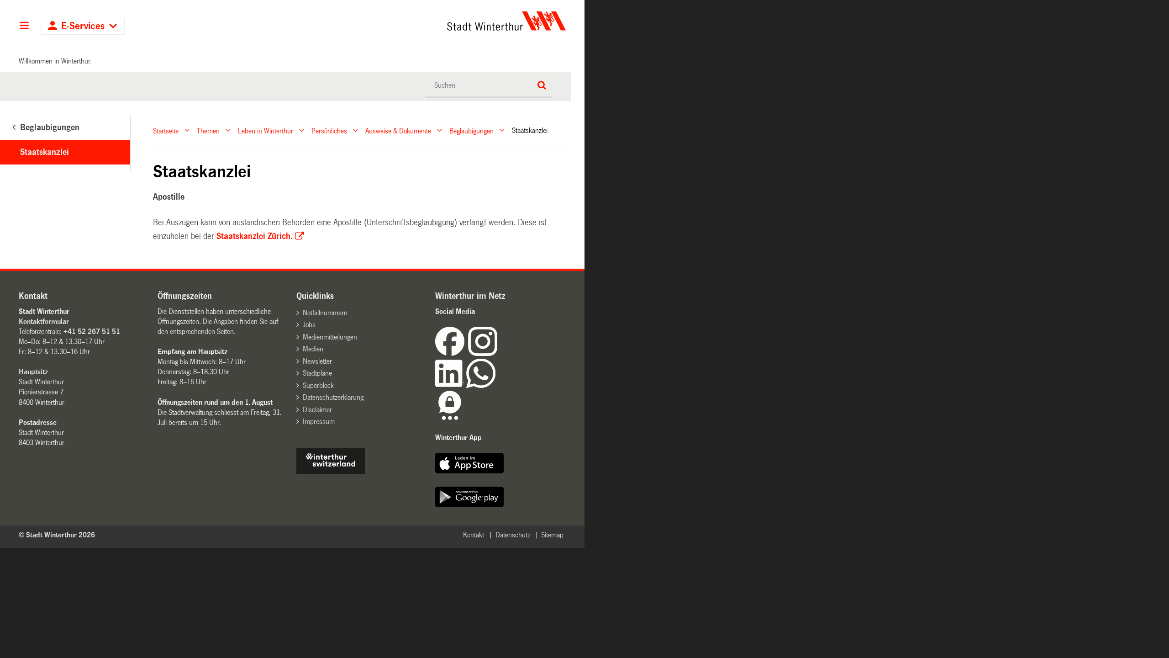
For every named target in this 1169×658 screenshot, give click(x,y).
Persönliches (329, 130)
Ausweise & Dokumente (398, 130)
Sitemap (552, 535)
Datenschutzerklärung (333, 397)
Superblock (318, 385)
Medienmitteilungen (330, 337)
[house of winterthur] (330, 471)
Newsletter (317, 361)
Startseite (166, 130)
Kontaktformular (44, 321)
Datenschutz (512, 535)
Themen (208, 130)
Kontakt (473, 535)
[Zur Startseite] (421, 21)
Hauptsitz (33, 372)
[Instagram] (482, 353)
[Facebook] (451, 353)
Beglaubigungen (471, 130)
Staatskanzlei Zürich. (254, 236)
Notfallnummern (325, 313)
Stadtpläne (317, 373)
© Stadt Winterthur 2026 (57, 535)
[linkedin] (450, 385)
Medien (313, 349)
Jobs (309, 325)
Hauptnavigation (24, 26)
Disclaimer (317, 410)
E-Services (82, 26)
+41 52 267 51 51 (91, 331)
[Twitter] (498, 353)
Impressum (319, 421)
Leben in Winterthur (265, 130)
